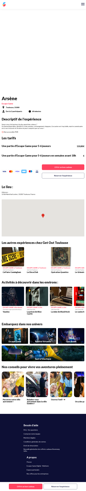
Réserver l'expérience (63, 175)
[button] (43, 216)
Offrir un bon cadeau (63, 167)
